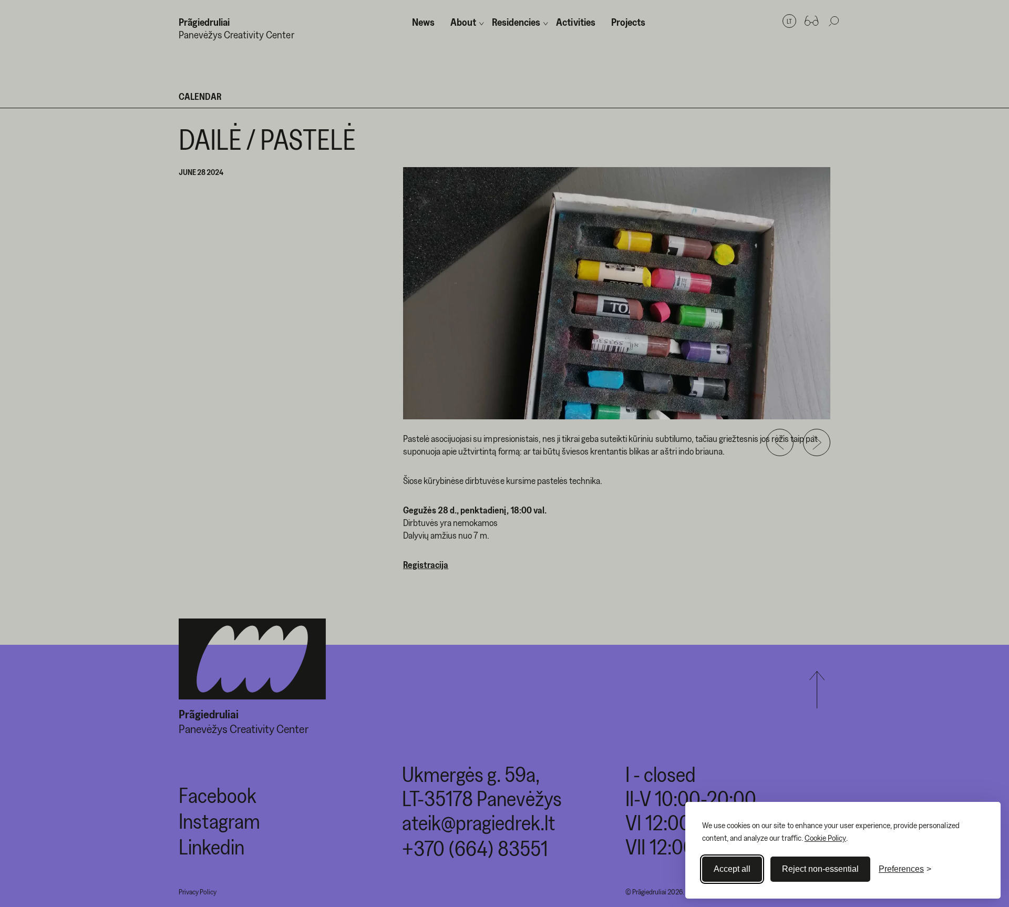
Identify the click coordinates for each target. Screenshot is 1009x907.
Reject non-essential (820, 868)
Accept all (732, 868)
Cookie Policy (825, 837)
